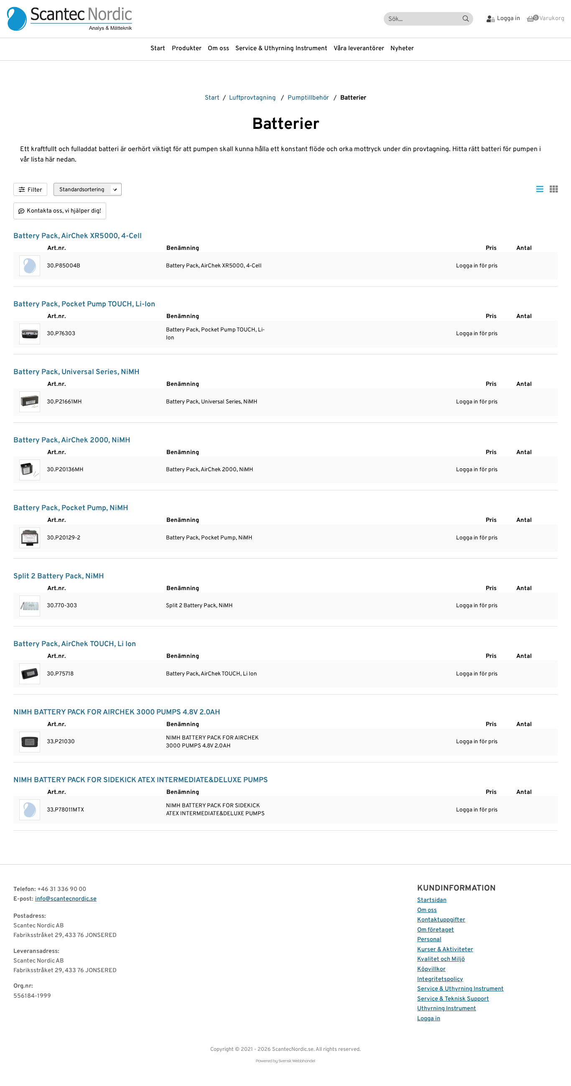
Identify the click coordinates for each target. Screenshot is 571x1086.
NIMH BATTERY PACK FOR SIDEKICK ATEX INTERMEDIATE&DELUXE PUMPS (140, 780)
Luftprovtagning (252, 98)
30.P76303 (61, 333)
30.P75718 (60, 674)
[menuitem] (160, 49)
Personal (429, 940)
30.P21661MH (64, 402)
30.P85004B (63, 266)
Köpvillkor (431, 969)
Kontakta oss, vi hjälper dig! (64, 211)
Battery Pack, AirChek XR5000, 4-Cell (77, 236)
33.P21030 (61, 741)
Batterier (353, 98)
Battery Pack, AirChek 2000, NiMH (71, 440)
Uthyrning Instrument (446, 1009)
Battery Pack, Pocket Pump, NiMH (70, 508)
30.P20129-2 (63, 538)
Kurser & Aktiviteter (445, 950)
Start (157, 49)
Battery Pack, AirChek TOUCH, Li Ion (74, 644)
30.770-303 (62, 605)
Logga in (428, 1019)
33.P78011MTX (65, 810)
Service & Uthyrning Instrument (281, 49)
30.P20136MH (65, 469)
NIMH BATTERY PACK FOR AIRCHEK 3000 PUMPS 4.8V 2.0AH (116, 712)
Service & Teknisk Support (453, 999)
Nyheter (402, 49)
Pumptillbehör (308, 98)
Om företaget (435, 930)
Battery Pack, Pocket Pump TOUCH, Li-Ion (84, 304)
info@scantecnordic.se (66, 899)
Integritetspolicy (440, 979)
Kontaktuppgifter (441, 920)
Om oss (218, 49)
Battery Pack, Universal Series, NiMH (76, 372)
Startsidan (431, 900)
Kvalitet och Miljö (441, 959)
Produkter (186, 49)
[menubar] (285, 49)
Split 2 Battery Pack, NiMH (58, 576)
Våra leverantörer (359, 49)
